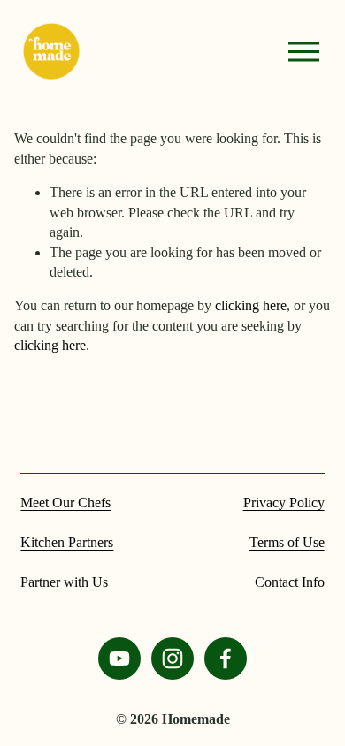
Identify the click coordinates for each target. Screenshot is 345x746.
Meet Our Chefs (65, 502)
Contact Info (290, 582)
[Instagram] (172, 658)
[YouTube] (119, 658)
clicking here (251, 305)
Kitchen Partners (66, 542)
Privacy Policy (284, 502)
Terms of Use (287, 542)
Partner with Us (64, 582)
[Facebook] (225, 658)
